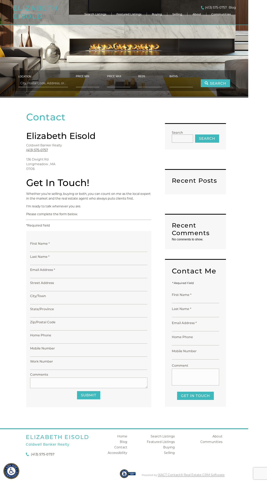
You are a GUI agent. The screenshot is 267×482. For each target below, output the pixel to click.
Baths (173, 76)
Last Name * (39, 257)
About (197, 14)
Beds (141, 76)
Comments (39, 374)
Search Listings (95, 14)
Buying (157, 14)
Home (122, 436)
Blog (123, 442)
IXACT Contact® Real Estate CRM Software (191, 475)
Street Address (42, 283)
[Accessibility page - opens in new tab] (128, 476)
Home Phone (40, 335)
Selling (177, 14)
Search (177, 132)
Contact (120, 447)
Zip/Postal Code (43, 322)
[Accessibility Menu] (11, 471)
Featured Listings (129, 14)
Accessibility (117, 453)
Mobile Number (42, 348)
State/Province (42, 309)
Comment (180, 365)
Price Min (82, 76)
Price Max (114, 76)
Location (24, 76)
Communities (221, 14)
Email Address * (42, 270)
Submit (88, 395)
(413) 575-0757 (216, 7)
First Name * (40, 243)
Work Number (41, 361)
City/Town (38, 296)
